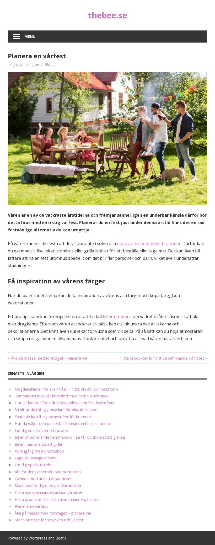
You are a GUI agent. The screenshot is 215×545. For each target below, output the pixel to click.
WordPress (38, 538)
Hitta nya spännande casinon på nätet (49, 492)
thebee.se (107, 15)
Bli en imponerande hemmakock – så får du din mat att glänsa (70, 437)
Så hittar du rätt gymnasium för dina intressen (56, 409)
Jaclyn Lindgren (26, 64)
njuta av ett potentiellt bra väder (149, 243)
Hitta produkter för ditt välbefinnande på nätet (57, 499)
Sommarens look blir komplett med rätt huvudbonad (62, 395)
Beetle (61, 538)
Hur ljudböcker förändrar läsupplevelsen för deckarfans (64, 402)
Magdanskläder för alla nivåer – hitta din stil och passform (66, 389)
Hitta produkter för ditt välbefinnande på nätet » (163, 358)
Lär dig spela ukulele (33, 464)
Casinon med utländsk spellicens (43, 478)
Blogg (50, 64)
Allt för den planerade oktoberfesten (48, 471)
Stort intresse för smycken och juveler (49, 519)
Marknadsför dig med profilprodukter (48, 485)
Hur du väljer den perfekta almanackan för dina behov (63, 423)
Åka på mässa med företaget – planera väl (53, 513)
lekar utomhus (117, 316)
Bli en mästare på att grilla (38, 444)
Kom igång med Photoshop (39, 451)
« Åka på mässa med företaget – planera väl (47, 358)
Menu (29, 36)
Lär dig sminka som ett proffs (41, 430)
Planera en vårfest (31, 506)
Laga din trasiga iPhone (36, 457)
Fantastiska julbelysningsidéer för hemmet (53, 416)
